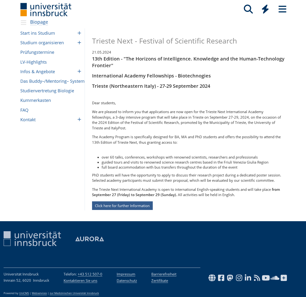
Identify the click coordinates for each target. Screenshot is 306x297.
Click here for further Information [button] (122, 205)
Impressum (126, 274)
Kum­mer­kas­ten (35, 100)
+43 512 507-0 (90, 274)
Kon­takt (28, 119)
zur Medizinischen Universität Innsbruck (74, 293)
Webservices (39, 293)
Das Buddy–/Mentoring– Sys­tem (52, 81)
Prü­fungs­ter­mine (37, 52)
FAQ (24, 110)
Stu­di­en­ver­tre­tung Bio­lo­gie (47, 91)
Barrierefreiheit (163, 274)
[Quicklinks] (265, 9)
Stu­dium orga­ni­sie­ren (42, 42)
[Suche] (248, 9)
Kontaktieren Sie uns (80, 280)
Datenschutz (127, 280)
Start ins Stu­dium (37, 33)
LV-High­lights (33, 62)
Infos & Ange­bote (37, 71)
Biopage (39, 22)
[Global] (265, 9)
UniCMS (24, 293)
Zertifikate (159, 280)
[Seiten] (282, 9)
